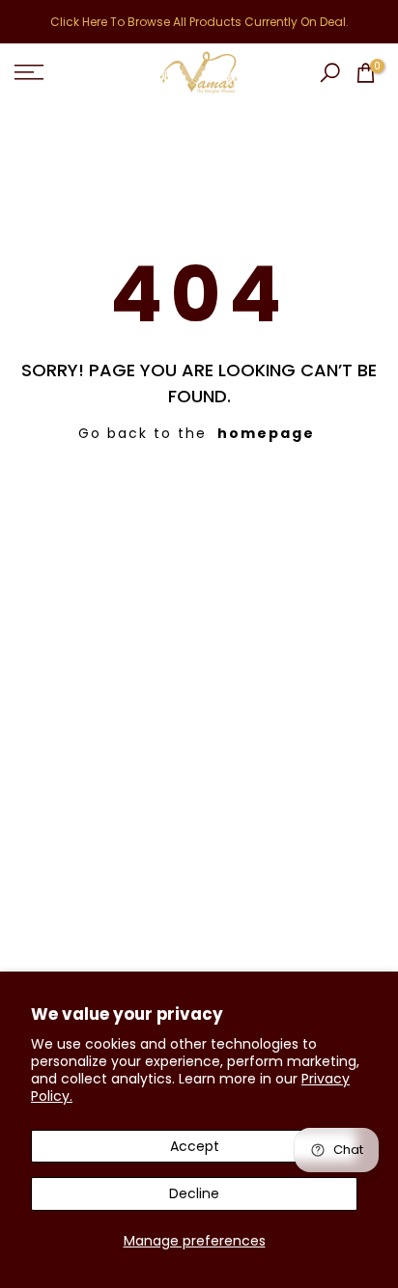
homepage (266, 433)
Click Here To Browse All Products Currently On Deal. (199, 22)
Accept (194, 1146)
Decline (194, 1193)
